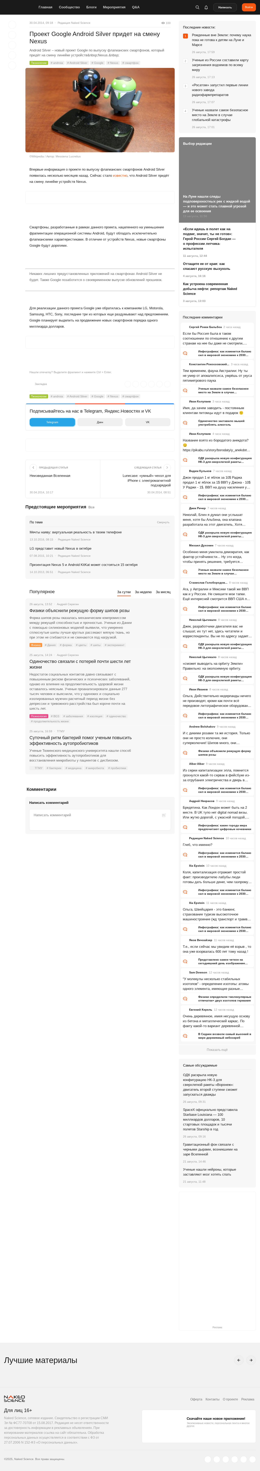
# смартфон (130, 62)
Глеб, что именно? (197, 845)
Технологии (39, 62)
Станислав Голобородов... (208, 582)
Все (91, 507)
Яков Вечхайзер (200, 940)
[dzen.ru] (234, 1459)
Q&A (136, 7)
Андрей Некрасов (201, 801)
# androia (57, 62)
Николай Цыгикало (203, 619)
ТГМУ (38, 768)
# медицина (73, 768)
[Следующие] (251, 1360)
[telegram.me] (243, 1459)
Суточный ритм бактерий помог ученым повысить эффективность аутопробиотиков (80, 740)
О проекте (230, 1399)
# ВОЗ (55, 716)
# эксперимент (114, 645)
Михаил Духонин (201, 545)
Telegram (52, 422)
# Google (97, 62)
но (125, 176)
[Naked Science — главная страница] (20, 7)
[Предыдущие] (239, 1360)
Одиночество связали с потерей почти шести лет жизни (80, 664)
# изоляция (94, 716)
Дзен (100, 422)
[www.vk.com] (216, 1459)
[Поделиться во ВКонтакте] (12, 65)
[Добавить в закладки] (12, 25)
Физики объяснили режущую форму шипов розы (79, 610)
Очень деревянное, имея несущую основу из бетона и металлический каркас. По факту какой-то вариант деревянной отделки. (216, 1021)
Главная (45, 7)
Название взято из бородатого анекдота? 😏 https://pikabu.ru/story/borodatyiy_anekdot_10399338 (216, 445)
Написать (225, 7)
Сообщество (69, 7)
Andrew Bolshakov (202, 726)
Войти (249, 7)
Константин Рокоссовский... (209, 364)
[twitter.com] (207, 1459)
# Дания (50, 645)
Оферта (196, 1399)
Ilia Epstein (197, 865)
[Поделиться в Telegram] (12, 55)
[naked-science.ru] (252, 1459)
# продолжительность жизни (50, 721)
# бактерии (54, 768)
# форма (66, 645)
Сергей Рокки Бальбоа (205, 327)
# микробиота (95, 768)
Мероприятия (114, 7)
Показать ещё (217, 1049)
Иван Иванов (198, 689)
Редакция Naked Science (74, 22)
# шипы (96, 645)
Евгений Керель (200, 1009)
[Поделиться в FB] (12, 35)
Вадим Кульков (200, 471)
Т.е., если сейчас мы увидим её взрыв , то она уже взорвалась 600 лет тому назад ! (217, 949)
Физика (36, 645)
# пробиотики (117, 768)
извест (118, 176)
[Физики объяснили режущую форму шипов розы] (153, 626)
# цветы (81, 645)
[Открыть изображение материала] (100, 110)
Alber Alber (196, 763)
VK (148, 422)
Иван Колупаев (200, 401)
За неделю (143, 592)
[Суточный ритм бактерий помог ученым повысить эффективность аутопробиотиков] (153, 753)
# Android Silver (77, 62)
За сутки (124, 592)
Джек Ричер (197, 508)
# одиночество (116, 716)
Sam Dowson (198, 972)
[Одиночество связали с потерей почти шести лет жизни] (153, 676)
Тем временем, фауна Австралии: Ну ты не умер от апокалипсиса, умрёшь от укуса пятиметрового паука (217, 375)
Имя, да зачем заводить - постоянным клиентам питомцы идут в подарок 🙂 (213, 410)
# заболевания (73, 716)
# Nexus (113, 62)
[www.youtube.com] (225, 1459)
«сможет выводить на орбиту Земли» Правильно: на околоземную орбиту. (213, 666)
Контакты (213, 1399)
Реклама (247, 1399)
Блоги (91, 7)
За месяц (163, 592)
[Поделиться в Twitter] (12, 45)
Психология (39, 716)
